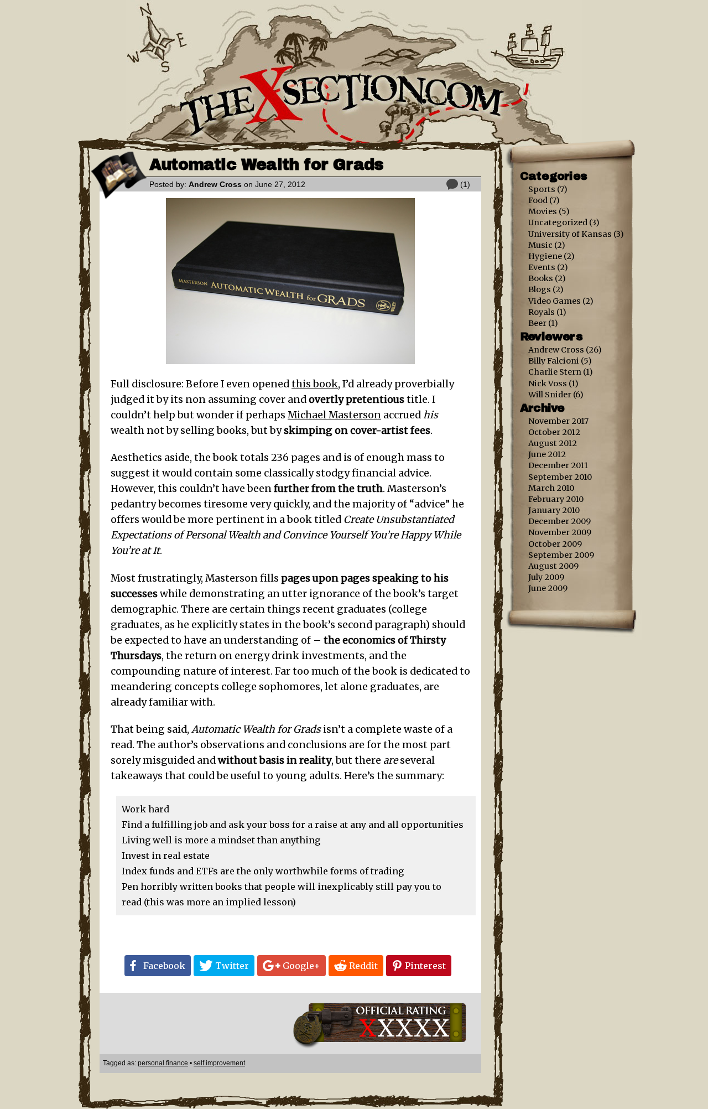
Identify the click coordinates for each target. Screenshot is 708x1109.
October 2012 (554, 432)
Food (538, 200)
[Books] (119, 195)
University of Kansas (570, 234)
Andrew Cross (215, 184)
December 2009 (559, 521)
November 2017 (558, 421)
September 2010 (560, 477)
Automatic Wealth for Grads (266, 164)
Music (540, 245)
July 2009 (546, 577)
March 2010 (551, 488)
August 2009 (553, 566)
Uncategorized (557, 222)
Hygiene (545, 256)
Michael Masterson (334, 415)
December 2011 (558, 465)
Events (541, 267)
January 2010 (554, 510)
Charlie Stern (554, 372)
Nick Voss (547, 383)
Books (540, 278)
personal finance (163, 1063)
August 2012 (552, 443)
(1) (465, 184)
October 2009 (555, 544)
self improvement (219, 1063)
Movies (542, 211)
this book (314, 384)
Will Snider (549, 395)
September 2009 (561, 555)
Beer (537, 323)
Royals (541, 312)
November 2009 (559, 532)
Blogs (539, 289)
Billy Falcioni (553, 361)
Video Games (554, 301)
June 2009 (548, 588)
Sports (541, 189)
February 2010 (556, 499)
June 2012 (547, 454)
